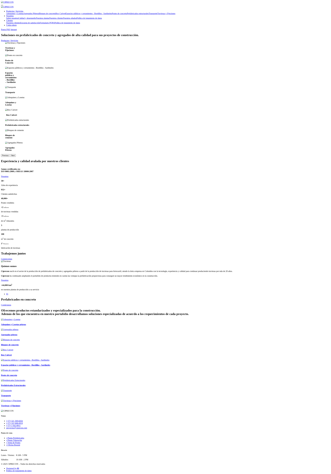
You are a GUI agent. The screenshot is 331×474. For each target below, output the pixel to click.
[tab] (168, 294)
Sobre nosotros (12, 18)
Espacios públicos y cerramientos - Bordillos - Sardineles (89, 13)
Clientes (9, 20)
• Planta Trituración (14, 440)
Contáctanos (6, 305)
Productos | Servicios (14, 11)
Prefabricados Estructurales (13, 385)
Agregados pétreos (9, 335)
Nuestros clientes (56, 18)
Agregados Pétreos (31, 13)
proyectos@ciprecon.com (16, 428)
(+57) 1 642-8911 (13, 425)
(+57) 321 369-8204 (14, 421)
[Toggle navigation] (2, 5)
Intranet (14, 29)
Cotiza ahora (11, 25)
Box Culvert (60, 13)
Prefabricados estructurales (138, 13)
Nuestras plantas (42, 18)
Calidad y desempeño (27, 18)
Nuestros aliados (70, 18)
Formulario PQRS (47, 23)
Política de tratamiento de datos (89, 18)
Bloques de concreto (47, 13)
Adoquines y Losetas (14, 13)
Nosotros (10, 16)
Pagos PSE (5, 29)
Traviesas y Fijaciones (166, 13)
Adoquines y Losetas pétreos (13, 324)
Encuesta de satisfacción (30, 23)
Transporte (153, 13)
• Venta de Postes (13, 443)
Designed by (12, 468)
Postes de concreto (119, 13)
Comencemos (6, 259)
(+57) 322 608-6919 (14, 423)
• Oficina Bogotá (13, 445)
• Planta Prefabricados (15, 438)
